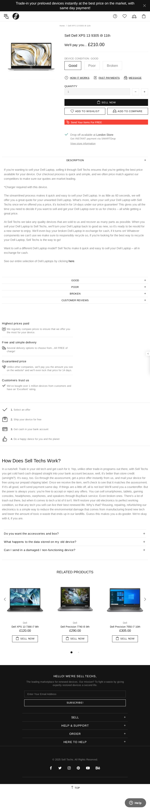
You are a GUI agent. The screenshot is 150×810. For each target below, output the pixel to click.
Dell (25, 622)
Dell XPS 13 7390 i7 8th (25, 626)
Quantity (70, 86)
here (71, 261)
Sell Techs (15, 16)
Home (62, 26)
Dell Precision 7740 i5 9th (75, 626)
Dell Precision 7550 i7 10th (125, 626)
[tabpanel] (25, 615)
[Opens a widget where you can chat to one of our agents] (135, 803)
